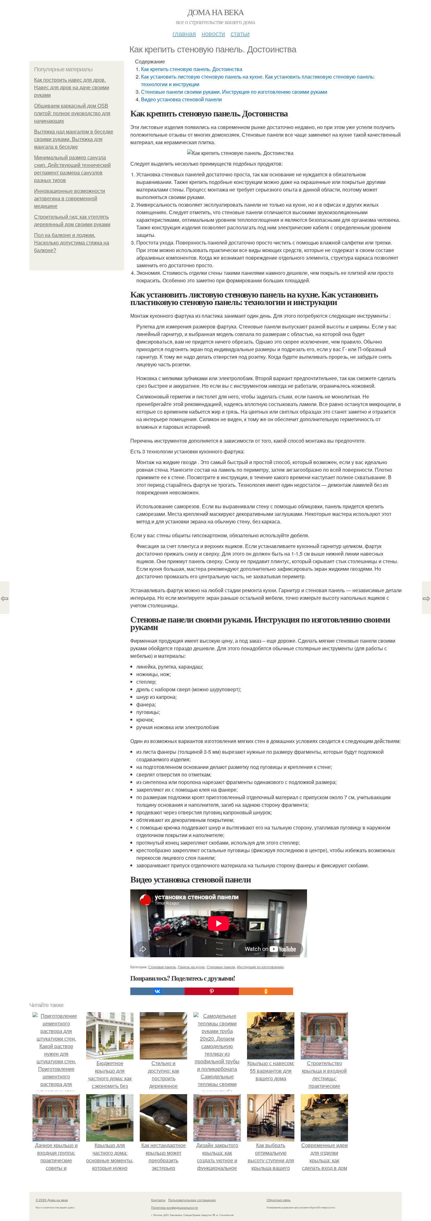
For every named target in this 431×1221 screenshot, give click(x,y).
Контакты (158, 1200)
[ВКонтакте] (157, 991)
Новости (213, 33)
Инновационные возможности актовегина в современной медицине (69, 198)
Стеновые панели (221, 966)
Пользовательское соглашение (192, 1200)
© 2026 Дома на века (52, 1200)
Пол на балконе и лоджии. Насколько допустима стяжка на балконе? (71, 243)
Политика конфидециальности (174, 1207)
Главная (184, 33)
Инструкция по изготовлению (260, 966)
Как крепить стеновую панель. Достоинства (191, 69)
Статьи (240, 33)
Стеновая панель (162, 966)
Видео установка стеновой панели (181, 99)
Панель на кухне (191, 966)
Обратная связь (279, 1200)
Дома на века (215, 12)
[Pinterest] (212, 991)
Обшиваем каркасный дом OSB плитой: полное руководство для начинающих (72, 113)
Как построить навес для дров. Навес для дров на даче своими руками (71, 87)
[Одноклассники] (266, 991)
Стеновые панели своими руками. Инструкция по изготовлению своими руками (234, 91)
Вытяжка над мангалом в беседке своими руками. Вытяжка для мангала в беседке (73, 139)
